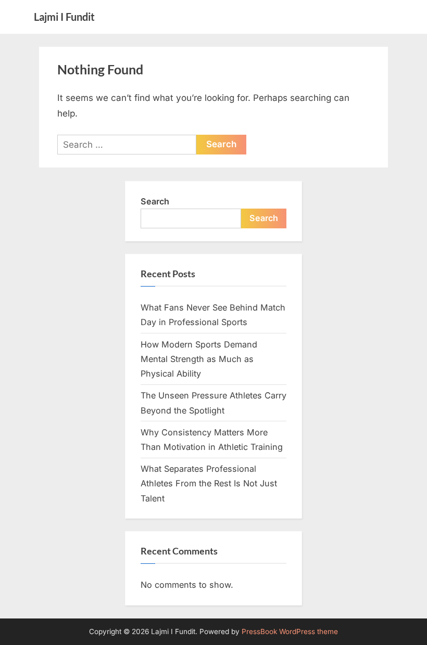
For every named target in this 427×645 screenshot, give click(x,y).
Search (155, 201)
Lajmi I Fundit (64, 16)
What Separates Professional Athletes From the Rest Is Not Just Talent (209, 483)
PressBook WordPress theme (290, 631)
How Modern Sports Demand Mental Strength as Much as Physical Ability (199, 359)
